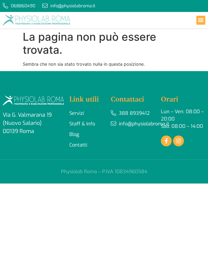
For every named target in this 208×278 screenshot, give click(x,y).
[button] (200, 20)
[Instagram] (178, 140)
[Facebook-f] (166, 140)
